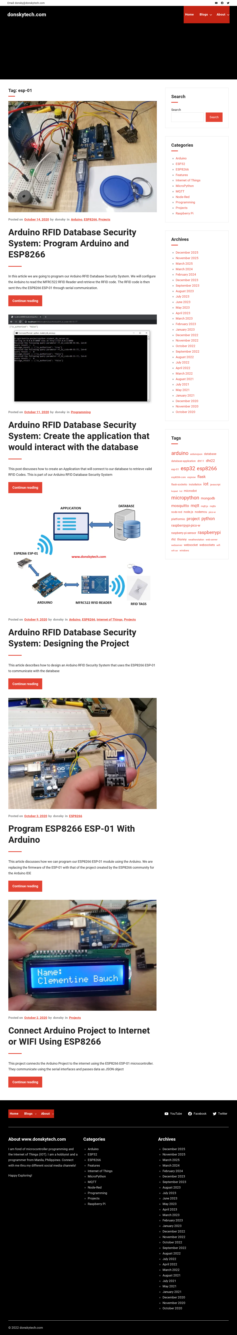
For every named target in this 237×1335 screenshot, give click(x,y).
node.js (188, 512)
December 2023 (187, 280)
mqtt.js (204, 506)
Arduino (76, 219)
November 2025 (187, 258)
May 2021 (183, 390)
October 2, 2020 (35, 1018)
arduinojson (196, 454)
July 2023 (182, 296)
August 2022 (185, 357)
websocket (191, 545)
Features (182, 175)
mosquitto (180, 505)
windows (184, 550)
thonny (182, 539)
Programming (81, 412)
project (193, 518)
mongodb (208, 498)
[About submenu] (228, 14)
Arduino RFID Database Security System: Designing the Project (72, 638)
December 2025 (187, 252)
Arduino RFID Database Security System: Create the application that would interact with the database (78, 436)
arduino (179, 453)
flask (201, 476)
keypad (174, 491)
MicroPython (185, 186)
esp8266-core (178, 477)
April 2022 (183, 368)
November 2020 (187, 406)
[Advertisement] (118, 53)
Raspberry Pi (184, 213)
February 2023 (186, 324)
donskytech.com (26, 14)
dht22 (210, 461)
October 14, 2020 (36, 219)
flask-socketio (179, 484)
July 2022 (182, 362)
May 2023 (183, 307)
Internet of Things (110, 619)
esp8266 (207, 468)
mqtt (195, 505)
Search (176, 110)
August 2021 (185, 379)
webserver (176, 545)
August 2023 (185, 291)
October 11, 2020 (36, 412)
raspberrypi (209, 532)
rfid (173, 539)
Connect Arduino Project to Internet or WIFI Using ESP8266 (79, 1036)
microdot (190, 491)
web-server (211, 539)
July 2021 (182, 384)
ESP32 (180, 164)
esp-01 (175, 469)
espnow (191, 477)
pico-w (212, 512)
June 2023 (183, 302)
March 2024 (184, 269)
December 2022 (187, 335)
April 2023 (183, 313)
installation (195, 484)
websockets (207, 545)
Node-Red (183, 197)
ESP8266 (90, 219)
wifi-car (174, 550)
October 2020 (185, 412)
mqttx (213, 506)
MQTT (180, 191)
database (210, 454)
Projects (104, 219)
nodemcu (201, 512)
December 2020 (187, 401)
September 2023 (187, 285)
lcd (180, 491)
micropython (185, 498)
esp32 (188, 468)
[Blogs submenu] (210, 14)
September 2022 (187, 351)
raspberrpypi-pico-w (185, 525)
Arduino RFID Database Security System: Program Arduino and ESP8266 (72, 243)
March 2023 (184, 318)
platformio (178, 519)
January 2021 (185, 395)
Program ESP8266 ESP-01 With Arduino (71, 834)
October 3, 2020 (35, 816)
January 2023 (185, 329)
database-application (183, 461)
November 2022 (187, 340)
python (208, 518)
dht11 (200, 461)
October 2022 (185, 346)
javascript (215, 484)
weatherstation (196, 539)
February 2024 (186, 274)
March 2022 (184, 373)
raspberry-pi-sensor (183, 533)
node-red (176, 512)
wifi (218, 545)
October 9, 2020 (35, 619)
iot (205, 483)
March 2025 (184, 263)
